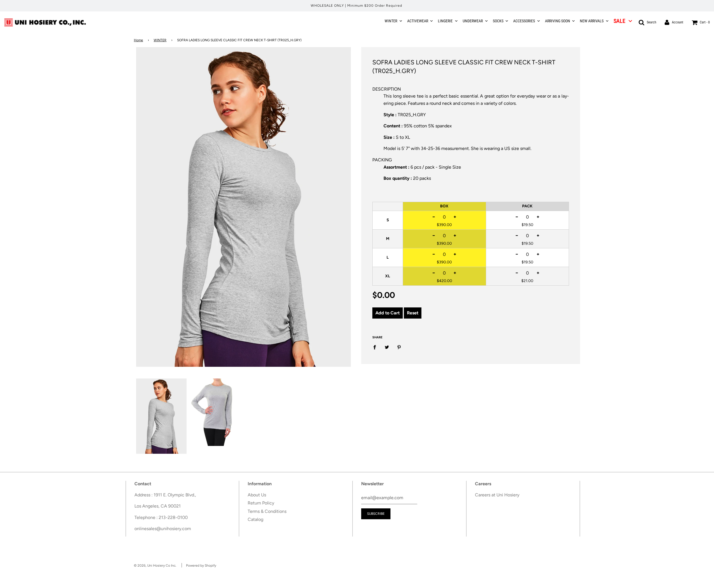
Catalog (255, 519)
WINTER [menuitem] (391, 21)
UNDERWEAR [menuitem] (473, 21)
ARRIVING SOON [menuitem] (557, 21)
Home (138, 40)
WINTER (160, 40)
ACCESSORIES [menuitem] (524, 21)
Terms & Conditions (267, 511)
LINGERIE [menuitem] (445, 21)
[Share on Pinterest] (399, 347)
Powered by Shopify (201, 565)
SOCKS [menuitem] (498, 21)
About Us (257, 495)
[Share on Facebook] (376, 347)
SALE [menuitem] (619, 21)
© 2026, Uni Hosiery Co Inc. (155, 565)
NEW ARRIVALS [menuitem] (592, 21)
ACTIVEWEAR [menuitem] (417, 21)
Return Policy (261, 503)
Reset (412, 313)
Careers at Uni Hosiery (497, 495)
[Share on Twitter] (386, 347)
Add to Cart (387, 313)
